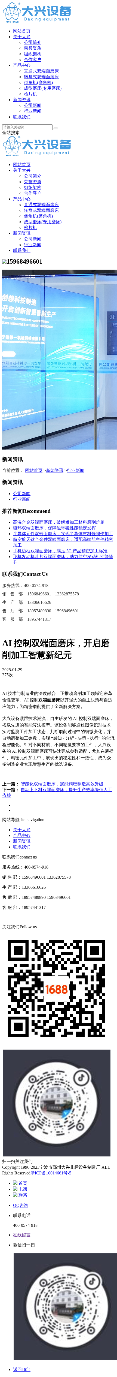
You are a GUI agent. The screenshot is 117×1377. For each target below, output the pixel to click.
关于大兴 (21, 36)
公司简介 (32, 42)
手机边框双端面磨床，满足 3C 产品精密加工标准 (60, 551)
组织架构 (32, 54)
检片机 (30, 94)
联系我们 (21, 117)
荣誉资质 (32, 48)
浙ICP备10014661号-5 (50, 1173)
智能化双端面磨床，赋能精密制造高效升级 (62, 784)
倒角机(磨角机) (38, 82)
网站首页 (21, 31)
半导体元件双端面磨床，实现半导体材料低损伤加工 (63, 533)
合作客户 (32, 59)
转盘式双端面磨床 (41, 76)
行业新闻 (32, 111)
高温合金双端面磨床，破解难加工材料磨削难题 (58, 522)
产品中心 (21, 65)
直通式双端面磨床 (41, 71)
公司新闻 (32, 105)
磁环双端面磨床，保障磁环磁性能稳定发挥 (54, 528)
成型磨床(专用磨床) (42, 88)
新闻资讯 (21, 99)
